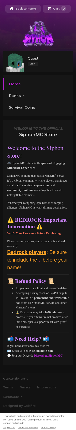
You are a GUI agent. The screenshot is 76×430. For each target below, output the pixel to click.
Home (15, 84)
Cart (58, 8)
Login (32, 64)
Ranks (15, 95)
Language (11, 397)
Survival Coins (22, 107)
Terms (8, 387)
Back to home (25, 8)
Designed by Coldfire (19, 406)
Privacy (25, 387)
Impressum (46, 387)
